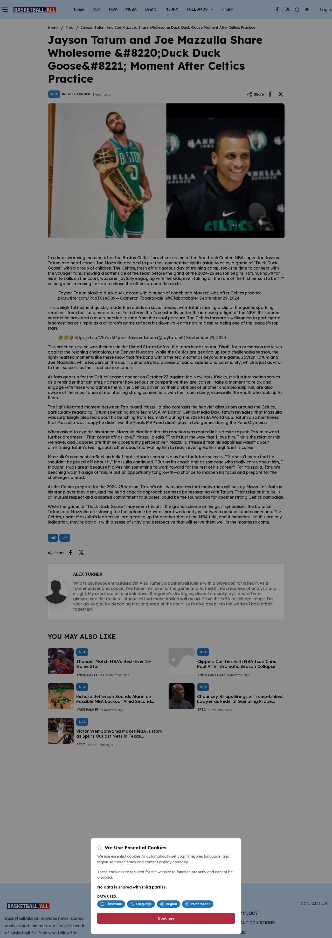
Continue (166, 918)
